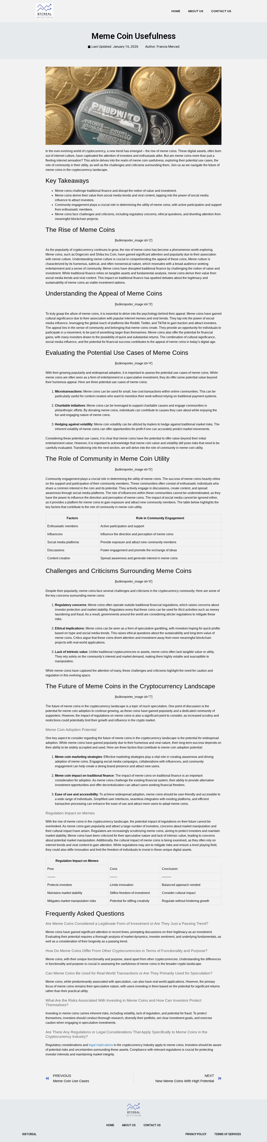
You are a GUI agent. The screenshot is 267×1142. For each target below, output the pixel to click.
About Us (195, 11)
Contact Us (221, 11)
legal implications (101, 1045)
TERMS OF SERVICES (227, 1134)
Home (175, 11)
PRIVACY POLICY (195, 1134)
